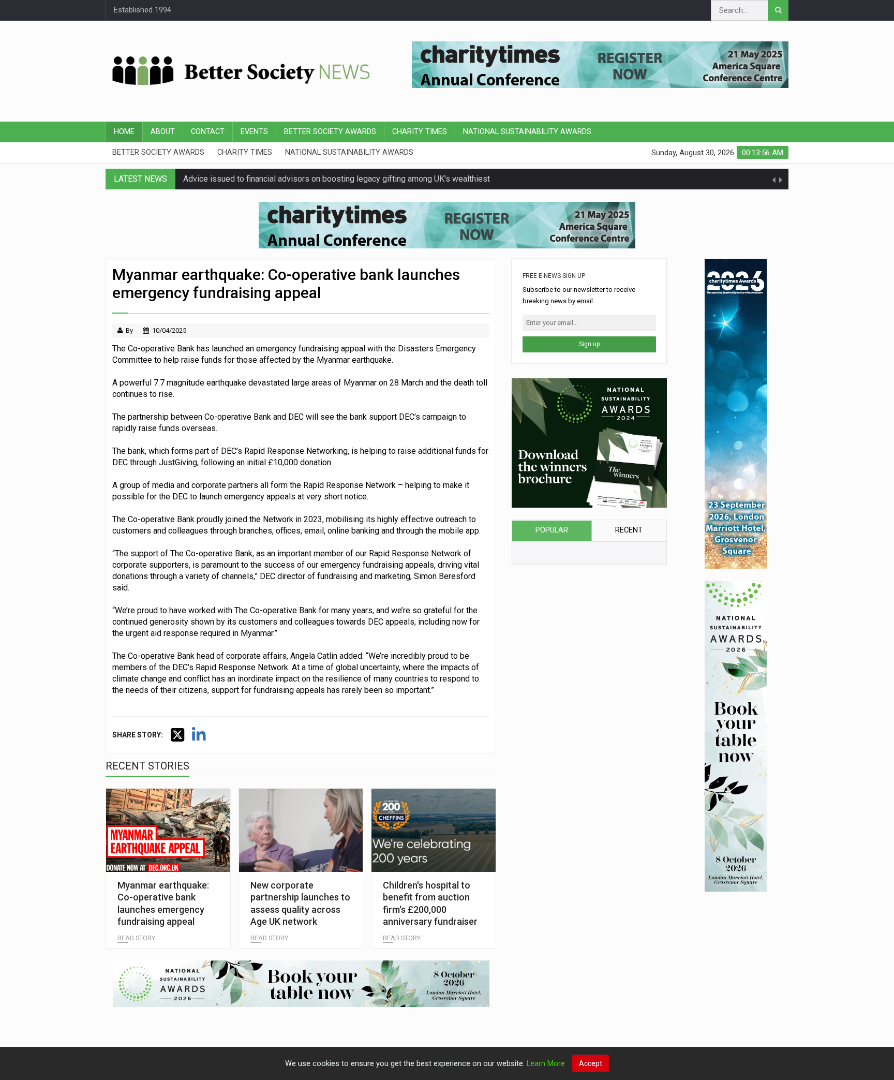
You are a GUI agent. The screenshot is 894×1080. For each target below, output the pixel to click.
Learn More (546, 1063)
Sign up (589, 344)
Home (124, 131)
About (163, 131)
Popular (551, 530)
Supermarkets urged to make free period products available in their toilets (316, 179)
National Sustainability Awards (527, 131)
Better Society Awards (330, 131)
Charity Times (419, 131)
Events (254, 131)
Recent (629, 530)
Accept (590, 1063)
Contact (208, 131)
